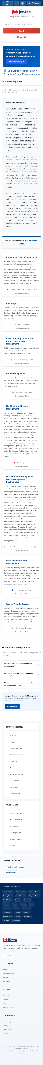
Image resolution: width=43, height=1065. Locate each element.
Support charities (16, 839)
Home (5, 969)
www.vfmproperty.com (24, 392)
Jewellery (23, 904)
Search (21, 31)
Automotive (6, 904)
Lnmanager (11, 303)
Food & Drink (14, 781)
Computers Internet (34, 896)
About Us (6, 996)
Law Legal (6, 920)
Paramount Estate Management (21, 257)
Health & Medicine (16, 774)
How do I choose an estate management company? (19, 674)
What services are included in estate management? (18, 665)
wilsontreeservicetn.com (23, 628)
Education (13, 761)
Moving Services (7, 916)
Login (5, 1033)
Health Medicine (21, 896)
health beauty (6, 908)
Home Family (28, 71)
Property (7, 74)
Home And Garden (34, 891)
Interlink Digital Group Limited (12, 1051)
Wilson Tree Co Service (17, 604)
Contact (5, 1000)
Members (6, 981)
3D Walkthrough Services (15, 867)
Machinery (26, 912)
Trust (4, 1003)
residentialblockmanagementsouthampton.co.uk (24, 547)
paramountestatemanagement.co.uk (23, 289)
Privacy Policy (8, 1007)
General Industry (7, 891)
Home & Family (15, 768)
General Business (21, 891)
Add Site (7, 3)
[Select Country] (5, 71)
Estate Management (25, 74)
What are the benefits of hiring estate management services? (18, 684)
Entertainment (15, 794)
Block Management (15, 374)
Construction (27, 900)
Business (13, 735)
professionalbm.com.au (23, 590)
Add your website (16, 813)
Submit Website (8, 973)
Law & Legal (14, 787)
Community (7, 1022)
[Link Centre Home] (21, 12)
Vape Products (26, 908)
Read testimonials (16, 820)
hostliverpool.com (23, 463)
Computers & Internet (17, 755)
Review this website (22, 293)
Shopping (13, 742)
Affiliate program (15, 833)
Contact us (13, 846)
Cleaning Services (8, 896)
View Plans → (12, 706)
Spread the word (16, 826)
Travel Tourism (7, 900)
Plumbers (17, 912)
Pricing (5, 977)
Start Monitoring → (16, 62)
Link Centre (13, 71)
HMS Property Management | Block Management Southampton (20, 479)
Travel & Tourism (16, 748)
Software (31, 904)
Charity (5, 1026)
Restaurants (27, 916)
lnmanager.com (23, 325)
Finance (15, 904)
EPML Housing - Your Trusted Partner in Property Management (20, 341)
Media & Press (8, 1030)
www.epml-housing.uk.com (23, 360)
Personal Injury (7, 912)
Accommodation (11, 872)
